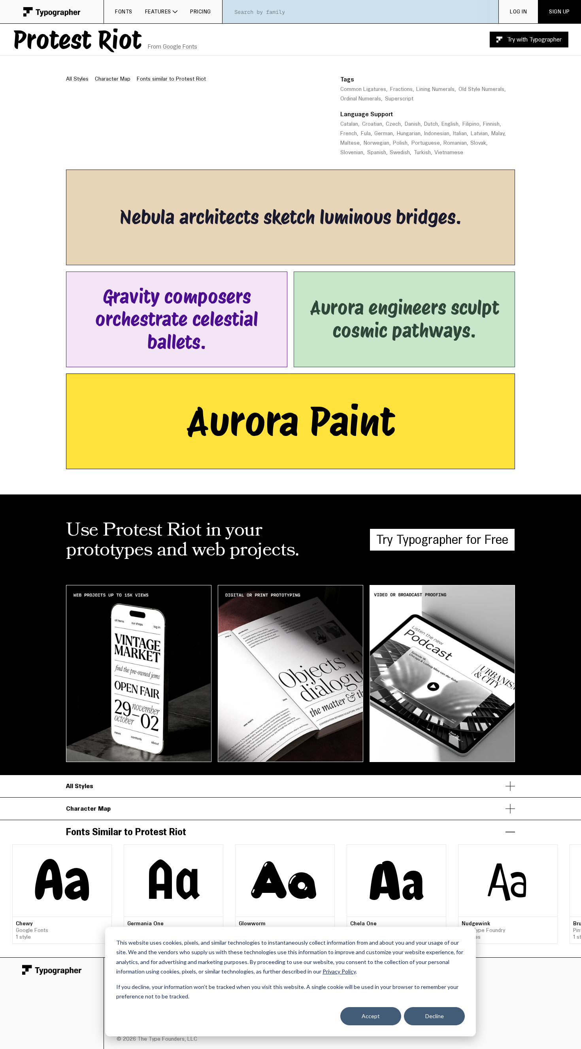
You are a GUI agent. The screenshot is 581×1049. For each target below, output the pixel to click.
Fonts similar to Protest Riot (171, 78)
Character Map (112, 78)
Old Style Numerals (481, 89)
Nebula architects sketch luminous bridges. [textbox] (290, 217)
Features (158, 11)
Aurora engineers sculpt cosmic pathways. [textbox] (407, 319)
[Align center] (293, 256)
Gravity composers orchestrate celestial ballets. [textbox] (179, 319)
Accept (371, 1016)
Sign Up (559, 11)
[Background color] (328, 256)
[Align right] (305, 256)
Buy (320, 871)
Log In (518, 11)
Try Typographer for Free (442, 539)
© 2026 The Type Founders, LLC (157, 1038)
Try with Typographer (534, 39)
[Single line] (237, 256)
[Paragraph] (260, 256)
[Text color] (324, 256)
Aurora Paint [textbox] (290, 421)
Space (448, 177)
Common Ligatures (363, 89)
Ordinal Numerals (360, 98)
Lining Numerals (435, 89)
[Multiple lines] (249, 256)
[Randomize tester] (342, 256)
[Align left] (281, 256)
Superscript (399, 98)
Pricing (200, 11)
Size (373, 177)
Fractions (401, 89)
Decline (434, 1016)
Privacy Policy (339, 971)
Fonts (123, 11)
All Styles (77, 78)
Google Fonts (180, 46)
